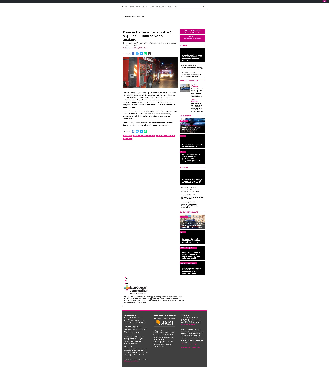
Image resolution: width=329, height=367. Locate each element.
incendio (170, 136)
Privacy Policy (185, 347)
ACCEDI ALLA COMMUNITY (192, 31)
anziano (128, 136)
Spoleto (151, 6)
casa (136, 136)
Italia (176, 6)
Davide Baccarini (128, 48)
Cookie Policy (196, 347)
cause (143, 136)
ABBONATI (192, 38)
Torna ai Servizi (140, 16)
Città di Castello (161, 6)
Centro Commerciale (129, 16)
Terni (138, 6)
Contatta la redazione (188, 324)
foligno (160, 136)
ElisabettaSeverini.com (131, 361)
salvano (128, 139)
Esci (324, 1)
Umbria (170, 6)
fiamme (151, 136)
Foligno (144, 6)
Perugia (132, 6)
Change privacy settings (189, 344)
